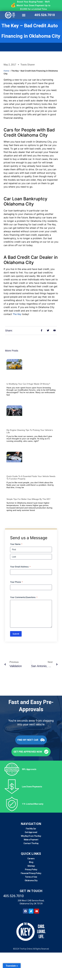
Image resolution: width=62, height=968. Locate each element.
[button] (24, 15)
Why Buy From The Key (31, 836)
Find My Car (31, 828)
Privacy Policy (31, 869)
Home (6, 71)
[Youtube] (36, 911)
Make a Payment (31, 839)
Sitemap (31, 866)
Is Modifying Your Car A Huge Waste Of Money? (28, 384)
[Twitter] (31, 911)
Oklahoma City (31, 880)
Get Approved (31, 832)
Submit (16, 634)
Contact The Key (31, 843)
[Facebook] (25, 911)
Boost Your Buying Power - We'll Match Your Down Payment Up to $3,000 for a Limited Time (33, 5)
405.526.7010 (44, 15)
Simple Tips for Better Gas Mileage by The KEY (28, 499)
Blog (31, 862)
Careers (31, 858)
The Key (17, 314)
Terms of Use (31, 877)
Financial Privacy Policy (31, 873)
